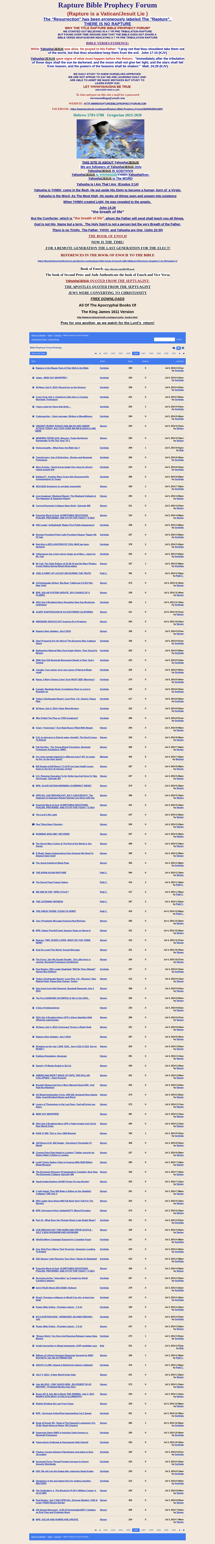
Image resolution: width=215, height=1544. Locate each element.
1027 (143, 353)
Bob (181, 450)
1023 (113, 353)
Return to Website (38, 335)
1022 (105, 353)
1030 (166, 353)
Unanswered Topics (39, 340)
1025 (128, 353)
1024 (121, 353)
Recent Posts (54, 340)
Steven (180, 428)
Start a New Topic (38, 353)
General (58, 335)
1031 (174, 353)
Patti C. (180, 576)
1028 (151, 353)
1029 (159, 353)
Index (50, 335)
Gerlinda (179, 370)
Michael (180, 759)
